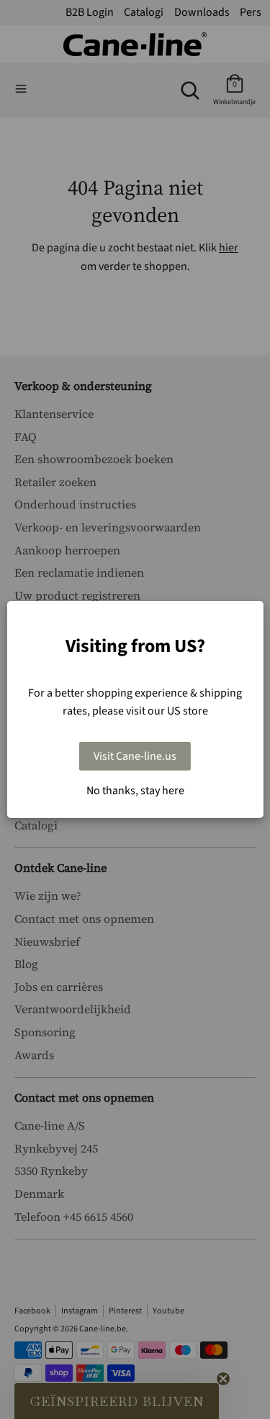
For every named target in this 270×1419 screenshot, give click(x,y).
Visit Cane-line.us (135, 756)
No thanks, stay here (135, 790)
